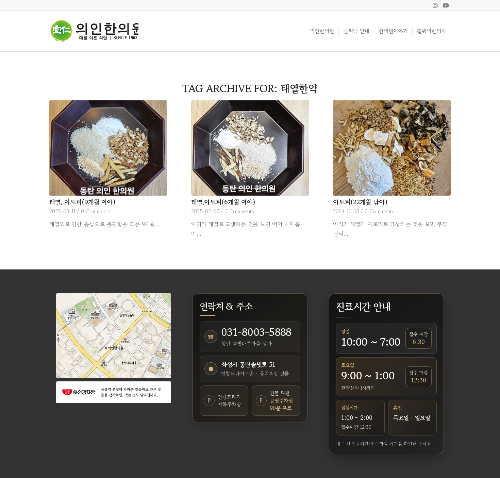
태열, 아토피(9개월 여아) (82, 202)
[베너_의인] (113, 392)
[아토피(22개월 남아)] (392, 148)
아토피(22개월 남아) (360, 202)
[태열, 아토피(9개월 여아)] (108, 148)
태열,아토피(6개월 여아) (223, 202)
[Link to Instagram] (435, 5)
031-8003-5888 (256, 332)
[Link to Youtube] (445, 5)
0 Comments (96, 211)
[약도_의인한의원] (113, 335)
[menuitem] (321, 31)
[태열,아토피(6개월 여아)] (250, 148)
